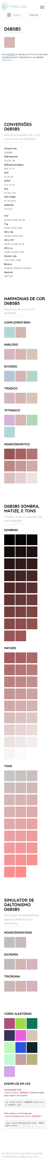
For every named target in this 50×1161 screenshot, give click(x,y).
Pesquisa (33, 15)
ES (12, 1153)
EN (7, 1153)
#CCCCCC (7, 60)
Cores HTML (36, 1153)
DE (3, 1153)
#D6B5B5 (11, 54)
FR (16, 1153)
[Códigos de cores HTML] (16, 3)
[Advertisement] (25, 88)
